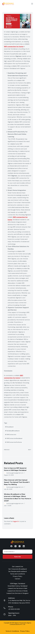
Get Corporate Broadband (17, 569)
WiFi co (15, 217)
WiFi (5, 46)
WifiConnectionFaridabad (13, 438)
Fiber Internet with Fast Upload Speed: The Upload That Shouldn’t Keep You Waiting (17, 482)
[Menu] (32, 4)
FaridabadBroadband (12, 431)
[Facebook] (11, 546)
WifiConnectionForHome (13, 442)
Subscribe (17, 556)
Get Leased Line (17, 566)
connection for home (15, 46)
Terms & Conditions (12, 631)
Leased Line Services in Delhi (17, 588)
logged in (16, 521)
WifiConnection (10, 434)
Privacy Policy (17, 576)
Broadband (9, 427)
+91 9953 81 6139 (14, 609)
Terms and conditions (17, 574)
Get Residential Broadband (17, 571)
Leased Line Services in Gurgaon (17, 593)
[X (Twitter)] (15, 546)
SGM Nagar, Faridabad (17, 583)
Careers (17, 579)
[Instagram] (20, 546)
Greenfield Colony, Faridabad (17, 586)
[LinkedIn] (24, 546)
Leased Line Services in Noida (17, 591)
